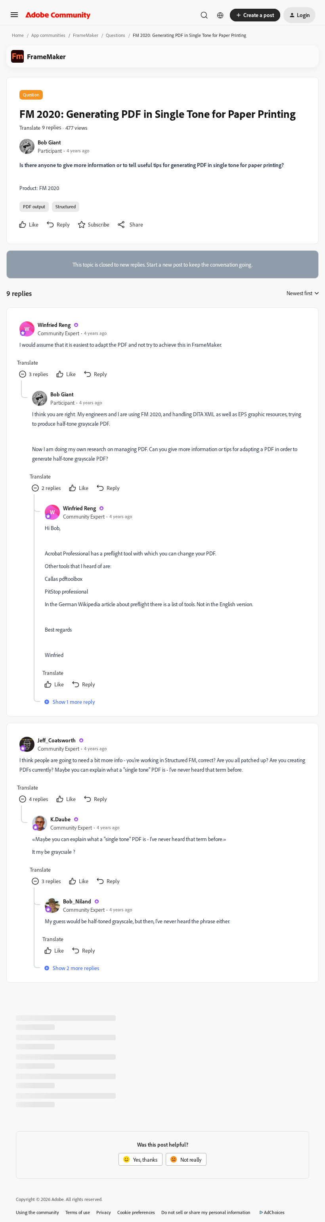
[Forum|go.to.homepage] (58, 15)
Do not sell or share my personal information (205, 1212)
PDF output (34, 206)
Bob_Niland (77, 901)
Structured (65, 206)
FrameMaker (85, 35)
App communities (48, 35)
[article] (162, 350)
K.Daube (60, 819)
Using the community (37, 1212)
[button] (14, 17)
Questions (115, 35)
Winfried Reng (54, 324)
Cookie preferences (136, 1212)
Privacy (103, 1212)
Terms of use (77, 1212)
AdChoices (274, 1212)
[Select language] (220, 15)
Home (18, 35)
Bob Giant (49, 142)
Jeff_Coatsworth (57, 740)
